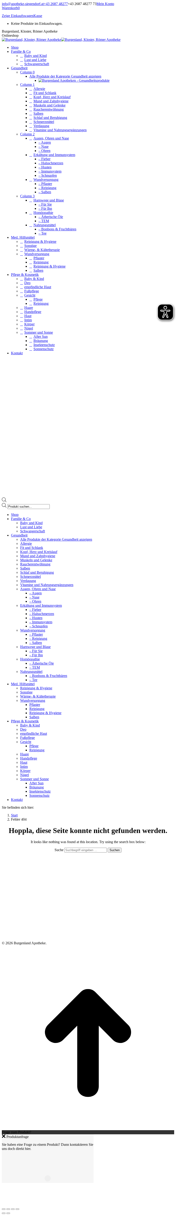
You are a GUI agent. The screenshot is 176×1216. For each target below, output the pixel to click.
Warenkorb (11, 8)
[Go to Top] (88, 1128)
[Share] (8, 1209)
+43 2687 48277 (56, 4)
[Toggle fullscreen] (13, 1209)
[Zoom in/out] (17, 1209)
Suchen (115, 850)
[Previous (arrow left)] (4, 1213)
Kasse (37, 16)
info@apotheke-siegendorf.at (23, 4)
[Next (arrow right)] (8, 1213)
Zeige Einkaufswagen (17, 16)
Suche (59, 850)
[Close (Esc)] (4, 1209)
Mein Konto (105, 4)
